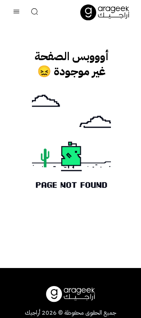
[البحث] (34, 12)
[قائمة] (16, 12)
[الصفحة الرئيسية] (105, 12)
